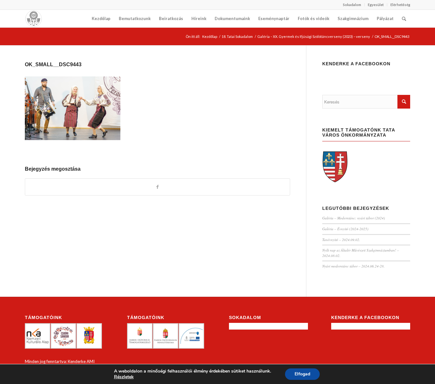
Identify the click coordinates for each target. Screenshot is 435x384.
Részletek (124, 377)
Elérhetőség (400, 5)
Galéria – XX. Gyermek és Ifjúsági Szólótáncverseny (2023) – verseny (313, 36)
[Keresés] (404, 18)
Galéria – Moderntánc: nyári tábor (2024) (353, 218)
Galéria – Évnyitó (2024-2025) (345, 228)
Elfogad (302, 374)
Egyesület (376, 5)
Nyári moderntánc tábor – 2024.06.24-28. (353, 266)
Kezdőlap (209, 36)
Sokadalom (352, 5)
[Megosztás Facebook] (157, 187)
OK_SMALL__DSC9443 (53, 64)
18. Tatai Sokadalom (237, 36)
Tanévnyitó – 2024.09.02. (341, 239)
